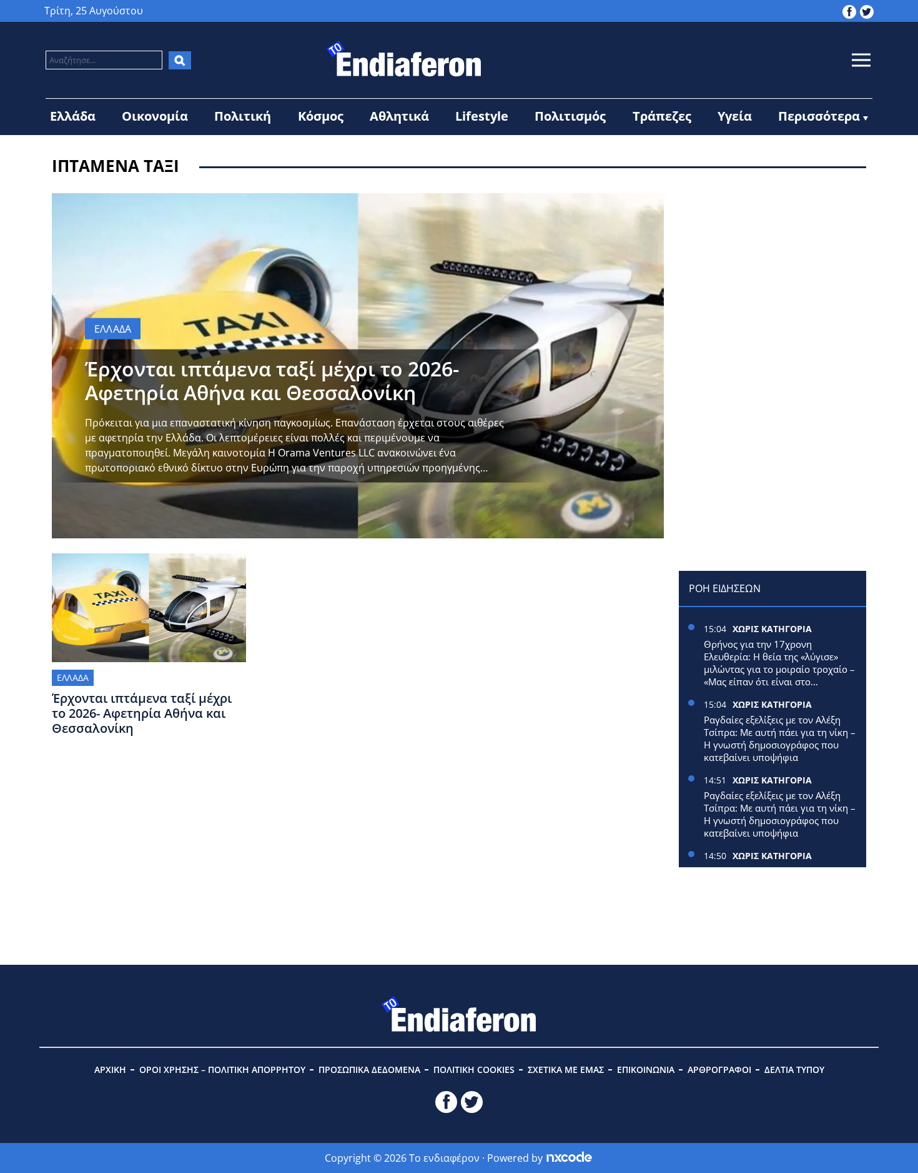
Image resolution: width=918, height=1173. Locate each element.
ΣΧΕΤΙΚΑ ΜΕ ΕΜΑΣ (566, 1069)
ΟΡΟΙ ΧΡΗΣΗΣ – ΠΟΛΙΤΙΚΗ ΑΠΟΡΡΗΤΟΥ (222, 1069)
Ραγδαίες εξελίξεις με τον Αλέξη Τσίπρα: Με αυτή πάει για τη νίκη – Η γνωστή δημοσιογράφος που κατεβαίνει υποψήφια (780, 738)
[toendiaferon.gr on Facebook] (849, 11)
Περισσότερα (819, 116)
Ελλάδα (73, 116)
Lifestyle (481, 116)
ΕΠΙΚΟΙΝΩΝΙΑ (645, 1069)
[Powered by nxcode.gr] (569, 1158)
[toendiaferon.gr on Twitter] (867, 11)
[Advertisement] (772, 271)
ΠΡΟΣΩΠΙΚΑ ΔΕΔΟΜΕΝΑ (369, 1069)
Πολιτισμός (570, 116)
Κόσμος (320, 116)
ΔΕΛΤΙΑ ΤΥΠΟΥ (794, 1069)
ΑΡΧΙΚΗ (110, 1069)
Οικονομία (155, 116)
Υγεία (735, 116)
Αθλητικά (399, 116)
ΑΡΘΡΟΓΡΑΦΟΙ (719, 1069)
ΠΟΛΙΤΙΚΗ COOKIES (474, 1069)
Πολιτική (242, 116)
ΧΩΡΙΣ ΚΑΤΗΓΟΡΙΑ (772, 629)
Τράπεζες (662, 116)
